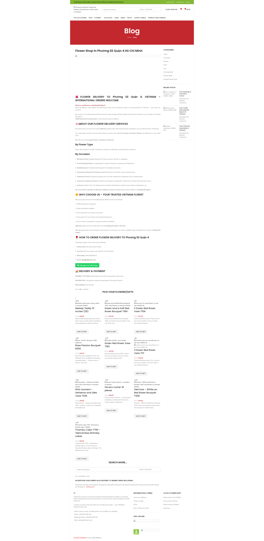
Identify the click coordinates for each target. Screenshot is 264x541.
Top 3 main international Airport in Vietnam (184, 111)
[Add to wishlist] (77, 327)
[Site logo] (87, 9)
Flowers (166, 61)
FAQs (135, 504)
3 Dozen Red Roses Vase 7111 (144, 351)
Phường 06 (102, 485)
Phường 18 (133, 485)
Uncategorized (168, 72)
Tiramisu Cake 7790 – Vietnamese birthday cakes (87, 433)
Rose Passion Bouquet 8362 (88, 347)
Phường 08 (110, 485)
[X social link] (154, 2)
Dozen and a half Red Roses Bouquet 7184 (117, 310)
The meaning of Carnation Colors (185, 94)
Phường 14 (141, 485)
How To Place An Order (141, 508)
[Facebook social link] (151, 2)
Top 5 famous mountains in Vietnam (184, 128)
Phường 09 (94, 485)
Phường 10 (118, 485)
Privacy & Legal (138, 501)
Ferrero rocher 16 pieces (114, 389)
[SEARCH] (158, 9)
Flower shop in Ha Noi (170, 501)
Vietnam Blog (167, 75)
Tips (164, 68)
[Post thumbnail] (170, 97)
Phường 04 (149, 485)
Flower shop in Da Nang (171, 504)
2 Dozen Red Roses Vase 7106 (144, 310)
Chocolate (166, 58)
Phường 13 (86, 485)
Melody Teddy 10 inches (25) (84, 310)
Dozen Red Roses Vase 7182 (117, 345)
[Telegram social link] (162, 2)
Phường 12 (78, 485)
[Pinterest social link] (157, 2)
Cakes (165, 54)
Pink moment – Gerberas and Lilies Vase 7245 (86, 392)
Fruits (165, 65)
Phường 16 (81, 487)
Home (129, 37)
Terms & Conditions (140, 497)
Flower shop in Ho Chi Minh (172, 497)
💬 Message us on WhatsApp (87, 265)
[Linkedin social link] (159, 2)
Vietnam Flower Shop (170, 79)
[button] (82, 332)
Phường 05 (126, 485)
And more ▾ (90, 487)
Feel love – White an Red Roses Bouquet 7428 (145, 392)
